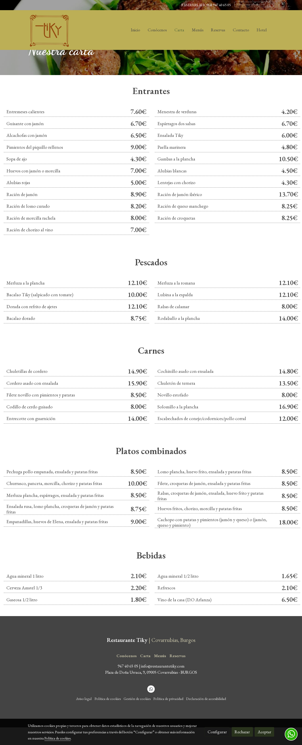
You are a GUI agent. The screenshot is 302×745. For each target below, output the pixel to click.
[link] (49, 30)
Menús (160, 655)
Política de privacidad (168, 698)
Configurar (217, 732)
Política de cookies (108, 698)
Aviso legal (84, 698)
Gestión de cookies (137, 698)
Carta (145, 655)
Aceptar (264, 732)
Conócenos (127, 655)
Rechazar (242, 732)
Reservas (177, 655)
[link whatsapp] (151, 689)
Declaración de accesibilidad (206, 698)
